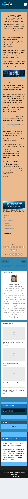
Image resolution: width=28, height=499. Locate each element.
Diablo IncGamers (9, 228)
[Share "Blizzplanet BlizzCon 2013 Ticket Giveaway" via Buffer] (23, 247)
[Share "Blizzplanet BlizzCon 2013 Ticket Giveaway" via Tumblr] (14, 247)
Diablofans (7, 218)
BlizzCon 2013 (11, 26)
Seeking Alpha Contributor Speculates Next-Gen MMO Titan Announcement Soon (14, 392)
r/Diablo (6, 231)
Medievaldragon (14, 24)
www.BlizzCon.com (13, 124)
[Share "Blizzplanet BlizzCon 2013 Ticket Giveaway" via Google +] (10, 247)
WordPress (14, 474)
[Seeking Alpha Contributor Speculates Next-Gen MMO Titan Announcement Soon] (14, 387)
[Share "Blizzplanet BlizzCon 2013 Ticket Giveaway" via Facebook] (4, 247)
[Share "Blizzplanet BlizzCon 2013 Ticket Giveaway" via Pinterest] (17, 247)
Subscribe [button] (9, 406)
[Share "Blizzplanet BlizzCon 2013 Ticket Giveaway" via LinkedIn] (20, 247)
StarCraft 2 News (8, 28)
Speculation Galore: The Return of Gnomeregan (13, 343)
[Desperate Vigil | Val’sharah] (14, 354)
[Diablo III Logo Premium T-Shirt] (14, 374)
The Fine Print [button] (11, 439)
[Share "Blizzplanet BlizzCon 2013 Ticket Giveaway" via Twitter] (7, 247)
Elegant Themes (13, 472)
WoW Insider (7, 225)
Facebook (5, 87)
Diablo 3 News (20, 26)
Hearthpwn (7, 223)
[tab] (14, 406)
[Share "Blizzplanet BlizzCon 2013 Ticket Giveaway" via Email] (14, 250)
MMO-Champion (8, 220)
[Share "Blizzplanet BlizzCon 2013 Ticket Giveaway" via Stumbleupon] (10, 250)
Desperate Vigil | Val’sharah (11, 363)
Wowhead (6, 215)
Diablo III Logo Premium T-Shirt (12, 383)
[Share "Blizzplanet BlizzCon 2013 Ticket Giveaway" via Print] (17, 250)
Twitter (12, 87)
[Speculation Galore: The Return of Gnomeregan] (14, 333)
